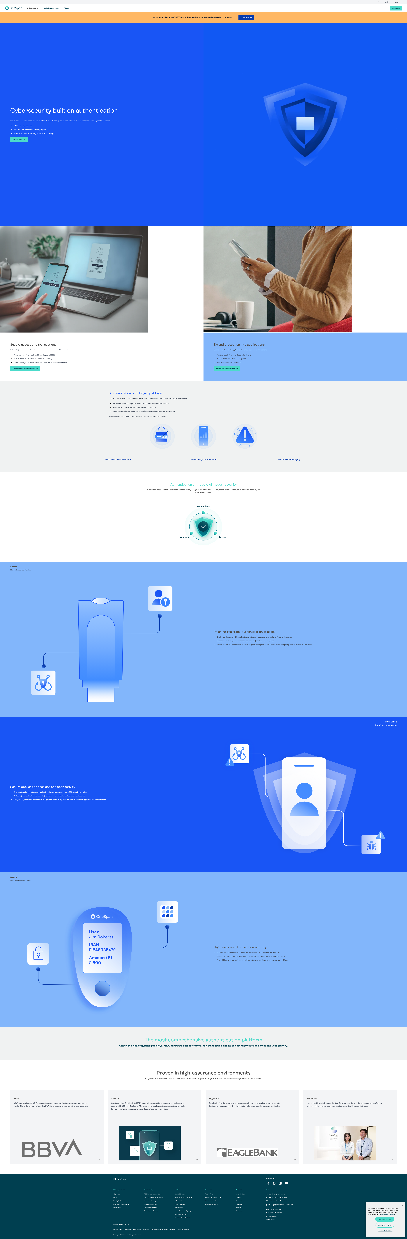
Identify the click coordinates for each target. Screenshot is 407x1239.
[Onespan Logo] (13, 8)
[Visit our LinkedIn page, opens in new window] (282, 1184)
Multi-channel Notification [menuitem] (121, 1204)
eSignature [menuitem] (116, 1194)
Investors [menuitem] (238, 1207)
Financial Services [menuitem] (180, 1194)
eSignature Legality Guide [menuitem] (213, 1197)
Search (380, 2)
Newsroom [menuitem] (239, 1201)
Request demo (17, 139)
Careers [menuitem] (238, 1197)
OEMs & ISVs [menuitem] (178, 1201)
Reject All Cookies (384, 1225)
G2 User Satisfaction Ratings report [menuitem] (276, 1197)
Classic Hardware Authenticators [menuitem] (153, 1197)
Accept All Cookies (384, 1219)
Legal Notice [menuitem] (137, 1229)
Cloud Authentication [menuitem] (150, 1207)
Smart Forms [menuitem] (117, 1207)
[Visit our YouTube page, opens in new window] (288, 1184)
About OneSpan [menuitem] (240, 1194)
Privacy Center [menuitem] (117, 1229)
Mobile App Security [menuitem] (150, 1201)
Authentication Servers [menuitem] (151, 1211)
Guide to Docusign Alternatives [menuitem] (275, 1194)
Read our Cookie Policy (387, 1214)
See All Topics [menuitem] (270, 1219)
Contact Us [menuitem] (239, 1211)
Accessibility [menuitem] (146, 1229)
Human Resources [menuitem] (180, 1204)
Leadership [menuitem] (239, 1204)
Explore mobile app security (225, 368)
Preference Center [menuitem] (157, 1229)
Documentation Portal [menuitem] (211, 1201)
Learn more (245, 17)
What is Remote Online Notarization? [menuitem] (277, 1201)
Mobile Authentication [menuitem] (150, 1204)
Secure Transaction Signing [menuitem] (183, 1211)
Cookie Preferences (183, 1229)
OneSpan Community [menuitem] (211, 1204)
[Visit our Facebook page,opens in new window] (275, 1184)
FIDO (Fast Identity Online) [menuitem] (274, 1209)
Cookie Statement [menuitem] (169, 1229)
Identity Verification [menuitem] (119, 1201)
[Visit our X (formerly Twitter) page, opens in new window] (269, 1184)
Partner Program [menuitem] (210, 1194)
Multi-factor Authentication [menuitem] (274, 1212)
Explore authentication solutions (24, 368)
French (121, 1224)
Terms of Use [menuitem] (128, 1229)
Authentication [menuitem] (179, 1207)
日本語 (127, 1224)
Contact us (396, 8)
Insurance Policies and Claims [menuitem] (183, 1197)
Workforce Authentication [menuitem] (182, 1218)
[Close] (402, 1205)
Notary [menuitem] (115, 1197)
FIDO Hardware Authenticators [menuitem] (153, 1194)
